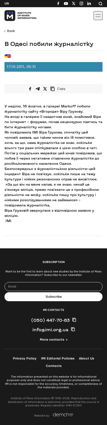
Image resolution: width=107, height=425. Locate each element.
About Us (86, 358)
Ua (6, 3)
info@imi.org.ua (50, 329)
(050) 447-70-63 (50, 320)
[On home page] (15, 15)
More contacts (52, 339)
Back (11, 31)
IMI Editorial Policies (57, 358)
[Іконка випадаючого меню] (98, 15)
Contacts (53, 366)
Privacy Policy (25, 358)
